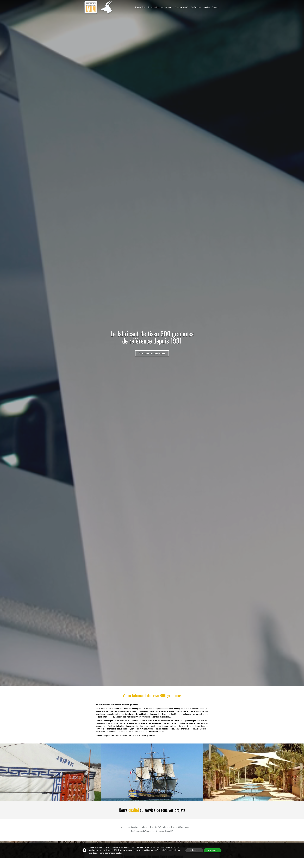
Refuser (195, 850)
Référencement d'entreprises (143, 831)
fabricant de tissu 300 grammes (176, 827)
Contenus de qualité (164, 831)
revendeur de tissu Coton (129, 827)
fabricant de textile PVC (151, 827)
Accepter (214, 850)
